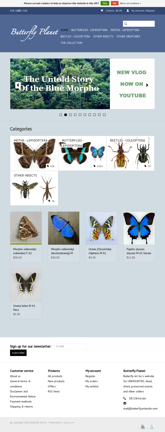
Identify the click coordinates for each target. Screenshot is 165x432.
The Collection (71, 43)
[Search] (126, 24)
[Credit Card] (142, 426)
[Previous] (18, 85)
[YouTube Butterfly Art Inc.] (144, 346)
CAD (25, 10)
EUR (12, 10)
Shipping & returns (21, 406)
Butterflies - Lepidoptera (89, 30)
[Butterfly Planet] (34, 33)
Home (64, 30)
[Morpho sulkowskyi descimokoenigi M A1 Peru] (64, 228)
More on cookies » (130, 3)
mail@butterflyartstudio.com (140, 408)
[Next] (147, 85)
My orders (92, 381)
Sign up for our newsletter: (30, 346)
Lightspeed (68, 422)
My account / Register (143, 10)
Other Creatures (128, 36)
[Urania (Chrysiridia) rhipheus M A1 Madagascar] (101, 228)
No (114, 3)
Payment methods (21, 401)
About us (15, 376)
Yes (105, 3)
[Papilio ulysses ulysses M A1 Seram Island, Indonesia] (139, 228)
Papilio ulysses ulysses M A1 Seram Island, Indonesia (139, 251)
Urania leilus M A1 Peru (24, 308)
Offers (52, 386)
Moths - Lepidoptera (125, 30)
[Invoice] (151, 426)
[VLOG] (82, 83)
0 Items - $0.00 (114, 10)
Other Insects (103, 36)
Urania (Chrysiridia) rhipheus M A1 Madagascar (100, 251)
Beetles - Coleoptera (75, 36)
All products (55, 376)
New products (56, 381)
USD (19, 10)
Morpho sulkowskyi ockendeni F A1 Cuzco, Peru (24, 251)
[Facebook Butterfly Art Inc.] (137, 346)
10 (104, 115)
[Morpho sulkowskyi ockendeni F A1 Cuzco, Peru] (26, 228)
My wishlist (92, 386)
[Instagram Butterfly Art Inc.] (151, 346)
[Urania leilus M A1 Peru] (26, 285)
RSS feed (53, 391)
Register (90, 376)
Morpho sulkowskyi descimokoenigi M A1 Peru (62, 251)
